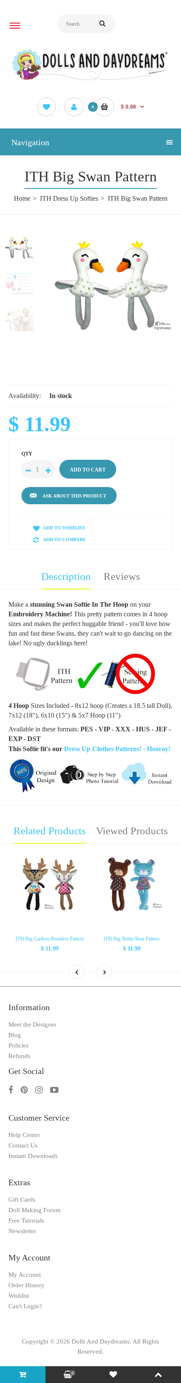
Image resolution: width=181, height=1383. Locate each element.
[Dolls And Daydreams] (90, 79)
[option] (112, 284)
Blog (14, 1035)
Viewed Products (132, 830)
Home (22, 198)
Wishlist (18, 1295)
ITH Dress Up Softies (69, 198)
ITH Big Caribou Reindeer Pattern (50, 939)
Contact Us (22, 1145)
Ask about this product (74, 495)
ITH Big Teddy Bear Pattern (132, 939)
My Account (24, 1274)
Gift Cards (21, 1199)
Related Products (49, 830)
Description (66, 576)
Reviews (122, 576)
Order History (26, 1285)
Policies (18, 1045)
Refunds (19, 1056)
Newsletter (22, 1231)
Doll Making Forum (34, 1210)
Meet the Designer (32, 1024)
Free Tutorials (26, 1220)
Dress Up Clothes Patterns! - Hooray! (117, 748)
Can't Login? (25, 1306)
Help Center (24, 1135)
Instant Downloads (33, 1155)
